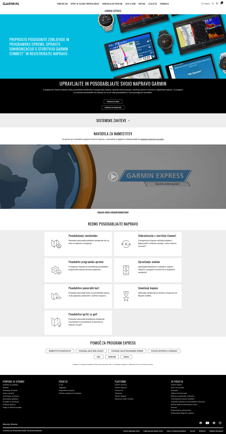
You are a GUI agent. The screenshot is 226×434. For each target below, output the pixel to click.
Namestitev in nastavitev (60, 351)
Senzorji (174, 407)
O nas (61, 385)
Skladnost (202, 431)
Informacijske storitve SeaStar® (183, 399)
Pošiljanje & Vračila (10, 390)
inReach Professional (179, 393)
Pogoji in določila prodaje (12, 407)
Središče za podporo (10, 385)
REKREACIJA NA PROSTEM (112, 3)
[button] (113, 120)
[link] (113, 46)
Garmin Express (121, 387)
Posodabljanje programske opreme (127, 351)
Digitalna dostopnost (216, 431)
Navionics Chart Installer (124, 399)
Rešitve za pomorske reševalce (182, 396)
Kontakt (6, 387)
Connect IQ (119, 390)
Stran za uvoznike (177, 387)
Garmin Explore (120, 396)
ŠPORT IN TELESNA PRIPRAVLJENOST (85, 3)
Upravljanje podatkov (10, 399)
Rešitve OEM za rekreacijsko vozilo (184, 404)
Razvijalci (174, 390)
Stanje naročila (8, 393)
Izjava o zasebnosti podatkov (176, 431)
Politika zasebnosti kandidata (70, 393)
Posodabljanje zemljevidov (91, 351)
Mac (98, 357)
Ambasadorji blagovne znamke (182, 413)
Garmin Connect (121, 385)
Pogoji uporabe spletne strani (153, 431)
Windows (112, 357)
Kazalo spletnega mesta (131, 431)
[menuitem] (205, 4)
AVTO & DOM (130, 3)
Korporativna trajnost (67, 390)
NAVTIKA (142, 3)
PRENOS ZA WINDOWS (113, 107)
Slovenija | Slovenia (10, 424)
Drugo (126, 357)
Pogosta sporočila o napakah (164, 351)
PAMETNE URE (62, 3)
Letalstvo (152, 3)
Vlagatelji (62, 387)
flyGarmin (118, 393)
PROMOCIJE (164, 3)
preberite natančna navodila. (152, 139)
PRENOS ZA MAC (113, 102)
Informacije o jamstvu (11, 396)
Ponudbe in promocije (11, 402)
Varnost (192, 431)
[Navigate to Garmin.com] (11, 4)
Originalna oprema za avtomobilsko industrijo (188, 402)
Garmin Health (176, 385)
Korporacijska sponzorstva (181, 410)
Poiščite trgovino (9, 404)
